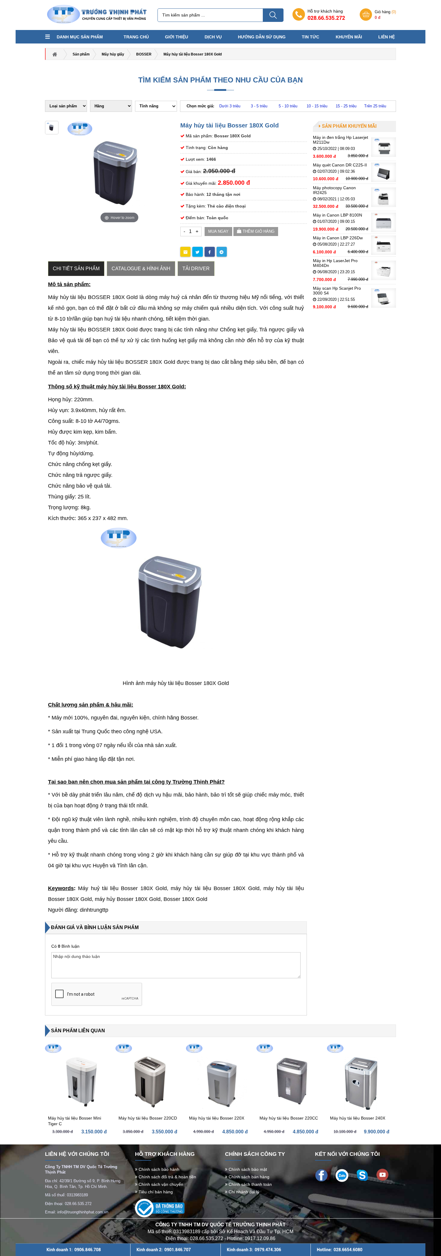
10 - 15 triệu (317, 106)
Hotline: (339, 1249)
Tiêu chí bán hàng (155, 1191)
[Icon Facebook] (321, 1174)
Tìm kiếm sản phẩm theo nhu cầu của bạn (220, 80)
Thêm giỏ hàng (258, 231)
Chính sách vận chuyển (160, 1184)
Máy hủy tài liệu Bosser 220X (216, 1118)
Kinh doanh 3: (254, 1249)
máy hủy (106, 899)
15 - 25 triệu (346, 106)
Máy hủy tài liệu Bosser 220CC (289, 1118)
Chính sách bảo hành (158, 1169)
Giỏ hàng (385, 15)
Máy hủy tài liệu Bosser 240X (357, 1118)
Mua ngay (218, 231)
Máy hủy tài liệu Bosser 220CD (147, 1118)
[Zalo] (341, 1175)
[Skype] (362, 1174)
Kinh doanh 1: (73, 1249)
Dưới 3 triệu (229, 106)
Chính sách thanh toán (249, 1184)
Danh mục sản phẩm (80, 36)
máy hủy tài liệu (192, 888)
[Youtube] (382, 1174)
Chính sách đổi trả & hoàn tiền (166, 1176)
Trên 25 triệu (375, 106)
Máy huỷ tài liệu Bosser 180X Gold (122, 888)
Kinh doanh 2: (163, 1249)
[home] (96, 14)
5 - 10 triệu (288, 106)
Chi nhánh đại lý (243, 1191)
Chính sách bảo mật (247, 1169)
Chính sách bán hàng (248, 1176)
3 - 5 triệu (259, 106)
